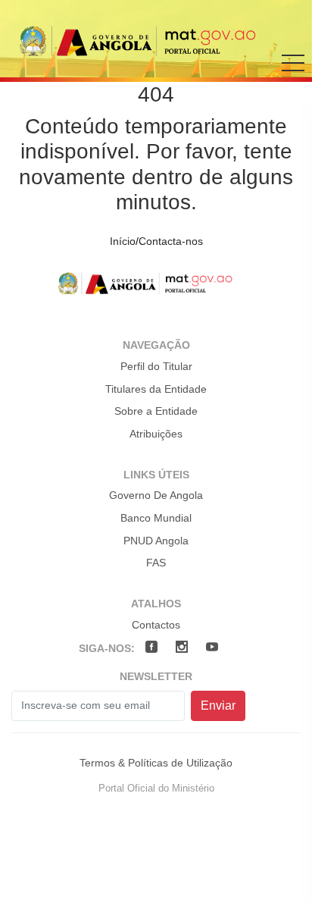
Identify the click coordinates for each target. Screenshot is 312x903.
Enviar (218, 705)
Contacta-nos (171, 241)
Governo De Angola (156, 495)
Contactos (156, 625)
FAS (156, 563)
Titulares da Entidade (156, 389)
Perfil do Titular (156, 366)
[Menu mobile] (293, 73)
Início (123, 241)
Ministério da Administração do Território (152, 40)
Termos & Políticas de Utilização (156, 763)
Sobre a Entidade (156, 411)
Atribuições (156, 434)
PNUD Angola (156, 541)
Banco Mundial (156, 518)
